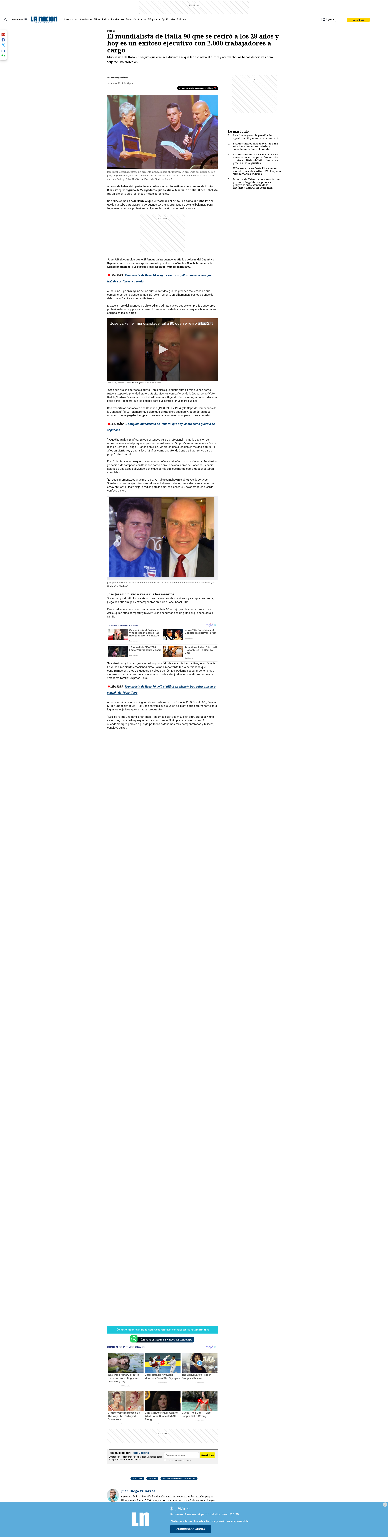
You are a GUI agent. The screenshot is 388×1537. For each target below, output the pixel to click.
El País (97, 19)
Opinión (165, 19)
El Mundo (181, 19)
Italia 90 (152, 1478)
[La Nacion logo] (44, 19)
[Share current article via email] (3, 34)
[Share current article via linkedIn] (3, 50)
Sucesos (141, 19)
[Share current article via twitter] (3, 45)
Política (105, 19)
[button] (162, 349)
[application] (162, 349)
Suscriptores (85, 19)
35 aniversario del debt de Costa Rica (179, 1478)
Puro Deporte (117, 19)
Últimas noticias (70, 19)
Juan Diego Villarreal (119, 77)
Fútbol (111, 30)
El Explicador (154, 19)
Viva (173, 19)
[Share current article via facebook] (3, 40)
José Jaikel (137, 1478)
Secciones (17, 19)
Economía (131, 19)
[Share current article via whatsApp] (3, 55)
